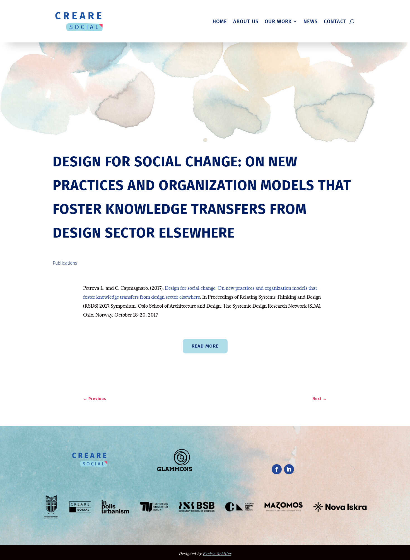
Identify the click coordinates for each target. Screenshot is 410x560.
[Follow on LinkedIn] (289, 469)
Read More (205, 346)
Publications (65, 263)
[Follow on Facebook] (277, 469)
